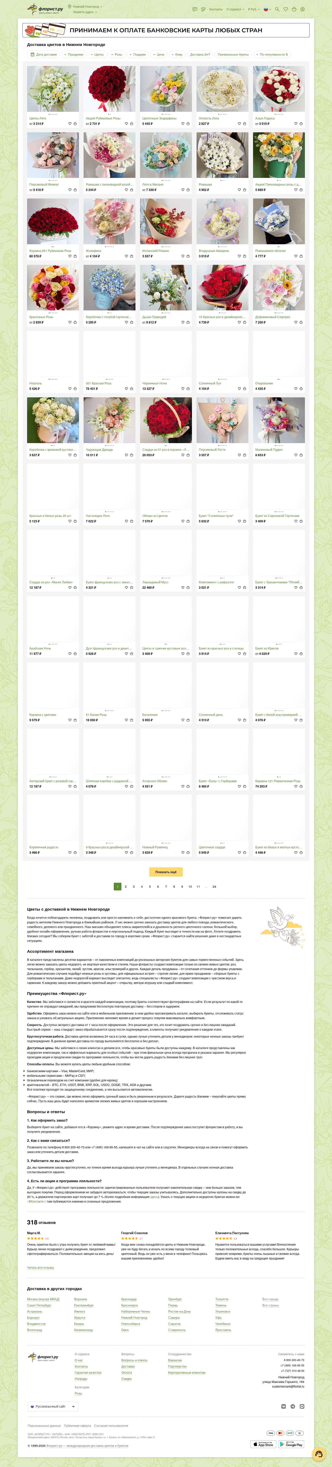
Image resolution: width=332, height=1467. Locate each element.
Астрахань (34, 1311)
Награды (81, 1378)
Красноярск (129, 1305)
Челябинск (223, 1323)
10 (190, 886)
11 (198, 886)
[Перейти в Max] (302, 1406)
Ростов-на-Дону (179, 1311)
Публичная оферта (77, 1425)
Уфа (218, 1317)
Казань (79, 1323)
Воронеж (80, 1299)
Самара (174, 1317)
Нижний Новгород (134, 1317)
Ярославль (223, 1330)
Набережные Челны (135, 1311)
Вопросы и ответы (134, 1360)
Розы (78, 1393)
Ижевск (79, 1311)
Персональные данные (44, 1425)
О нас (79, 1360)
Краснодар (129, 1299)
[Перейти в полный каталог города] (45, 9)
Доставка (128, 1366)
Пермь (173, 1305)
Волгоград (34, 1330)
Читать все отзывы (40, 1267)
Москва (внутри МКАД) (43, 1299)
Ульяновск (222, 1311)
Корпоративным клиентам (186, 1372)
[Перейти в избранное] (286, 9)
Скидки (126, 1378)
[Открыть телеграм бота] (293, 1406)
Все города (270, 1299)
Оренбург (175, 1299)
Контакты (81, 1366)
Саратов (174, 1323)
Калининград (83, 1330)
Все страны (270, 1305)
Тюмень (221, 1305)
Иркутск (79, 1317)
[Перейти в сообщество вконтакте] (283, 1406)
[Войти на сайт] (302, 9)
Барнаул (33, 1317)
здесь (154, 1196)
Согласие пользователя (111, 1425)
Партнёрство (177, 1366)
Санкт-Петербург (39, 1305)
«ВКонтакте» (36, 1201)
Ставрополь (177, 1330)
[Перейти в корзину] (294, 9)
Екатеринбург (84, 1305)
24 (214, 886)
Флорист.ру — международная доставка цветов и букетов (87, 1445)
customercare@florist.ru (288, 1386)
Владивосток (36, 1323)
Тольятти (221, 1299)
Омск (125, 1330)
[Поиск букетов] (277, 9)
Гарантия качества (88, 1372)
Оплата (126, 1372)
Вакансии (175, 1360)
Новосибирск (130, 1323)
